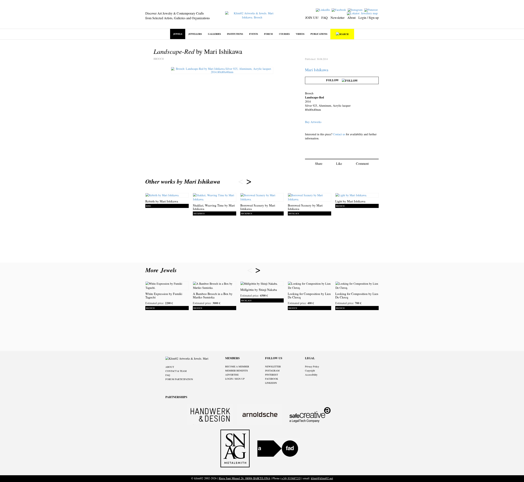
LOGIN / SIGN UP (235, 378)
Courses (284, 34)
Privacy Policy (312, 366)
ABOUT (169, 366)
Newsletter (337, 17)
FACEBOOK (271, 378)
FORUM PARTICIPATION (179, 379)
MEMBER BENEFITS (236, 370)
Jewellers (195, 34)
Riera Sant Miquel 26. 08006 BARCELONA (244, 478)
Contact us (339, 134)
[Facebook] (339, 9)
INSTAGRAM (272, 370)
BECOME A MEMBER (237, 366)
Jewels (177, 34)
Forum (268, 34)
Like (339, 163)
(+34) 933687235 (290, 478)
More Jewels (162, 270)
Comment (362, 163)
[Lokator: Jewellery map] (363, 13)
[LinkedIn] (323, 9)
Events (253, 34)
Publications (319, 34)
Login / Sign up (368, 17)
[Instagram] (356, 9)
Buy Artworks (313, 122)
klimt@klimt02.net (322, 478)
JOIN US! (311, 17)
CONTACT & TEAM (176, 371)
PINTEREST (271, 374)
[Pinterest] (371, 9)
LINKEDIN (271, 382)
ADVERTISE (232, 374)
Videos (300, 34)
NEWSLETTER (273, 366)
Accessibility (311, 374)
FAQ (324, 17)
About (351, 17)
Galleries (214, 34)
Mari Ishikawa (316, 69)
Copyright (310, 370)
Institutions (235, 34)
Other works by (182, 181)
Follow (334, 80)
